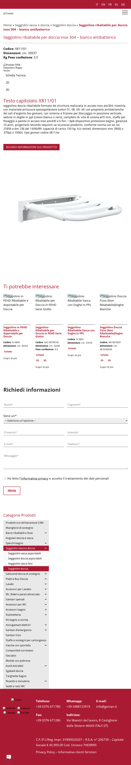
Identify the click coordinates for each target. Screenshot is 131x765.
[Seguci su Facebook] (9, 708)
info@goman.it (106, 706)
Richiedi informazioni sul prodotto (31, 147)
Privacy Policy (45, 752)
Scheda (8, 351)
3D (7, 90)
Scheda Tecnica (16, 75)
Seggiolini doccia (64, 25)
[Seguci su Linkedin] (9, 712)
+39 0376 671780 (48, 706)
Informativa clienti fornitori (77, 752)
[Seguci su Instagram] (24, 708)
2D (7, 82)
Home (7, 25)
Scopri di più (10, 358)
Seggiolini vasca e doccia (32, 25)
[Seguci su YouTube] (23, 712)
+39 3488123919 (78, 706)
